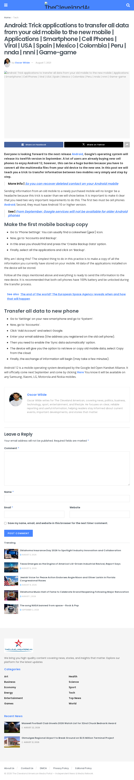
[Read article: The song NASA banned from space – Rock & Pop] (11, 609)
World (72, 703)
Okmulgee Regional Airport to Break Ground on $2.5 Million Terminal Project (68, 738)
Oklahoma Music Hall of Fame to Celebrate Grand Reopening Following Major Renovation (74, 592)
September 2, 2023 (30, 610)
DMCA (43, 768)
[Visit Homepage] (67, 5)
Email (8, 507)
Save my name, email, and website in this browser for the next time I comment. (58, 523)
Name (9, 492)
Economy (10, 687)
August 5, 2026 (29, 568)
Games (8, 703)
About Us (9, 768)
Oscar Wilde (22, 62)
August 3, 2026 (28, 554)
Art (6, 676)
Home (7, 17)
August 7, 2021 (43, 62)
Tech (15, 17)
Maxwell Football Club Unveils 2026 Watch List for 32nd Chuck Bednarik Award (69, 723)
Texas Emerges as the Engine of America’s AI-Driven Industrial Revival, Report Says (70, 563)
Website (75, 507)
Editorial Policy (83, 768)
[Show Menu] (6, 5)
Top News (75, 698)
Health (73, 676)
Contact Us (27, 768)
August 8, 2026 (29, 585)
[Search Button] (128, 5)
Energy (8, 692)
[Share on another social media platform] (127, 144)
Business (9, 682)
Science (74, 682)
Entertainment (13, 698)
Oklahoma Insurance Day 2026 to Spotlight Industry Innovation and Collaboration (70, 550)
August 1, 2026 (28, 596)
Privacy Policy (61, 768)
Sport (72, 687)
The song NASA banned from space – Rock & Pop (49, 605)
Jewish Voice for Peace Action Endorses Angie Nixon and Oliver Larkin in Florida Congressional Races (67, 579)
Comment (11, 448)
